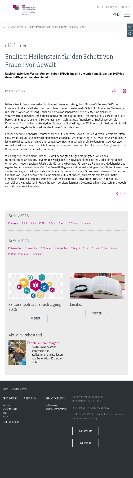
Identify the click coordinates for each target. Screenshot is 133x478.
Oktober (47, 248)
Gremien (6, 405)
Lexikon (76, 304)
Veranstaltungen (55, 398)
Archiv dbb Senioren (118, 7)
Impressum (85, 443)
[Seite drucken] (122, 91)
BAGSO (5, 417)
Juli (25, 223)
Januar (87, 223)
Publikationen (11, 422)
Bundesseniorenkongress (56, 409)
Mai (44, 223)
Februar (75, 223)
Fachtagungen (51, 405)
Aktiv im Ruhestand (25, 334)
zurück (124, 193)
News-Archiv (17, 27)
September (62, 248)
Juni (35, 223)
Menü (116, 15)
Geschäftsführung (10, 409)
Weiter (36, 318)
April (53, 223)
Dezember (16, 248)
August (14, 223)
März (63, 223)
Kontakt (6, 413)
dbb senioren (10, 398)
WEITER (97, 313)
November (32, 248)
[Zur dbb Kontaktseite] (130, 33)
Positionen (30, 398)
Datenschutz (85, 431)
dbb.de (99, 7)
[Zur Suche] (130, 27)
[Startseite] (4, 27)
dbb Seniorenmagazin (45, 343)
